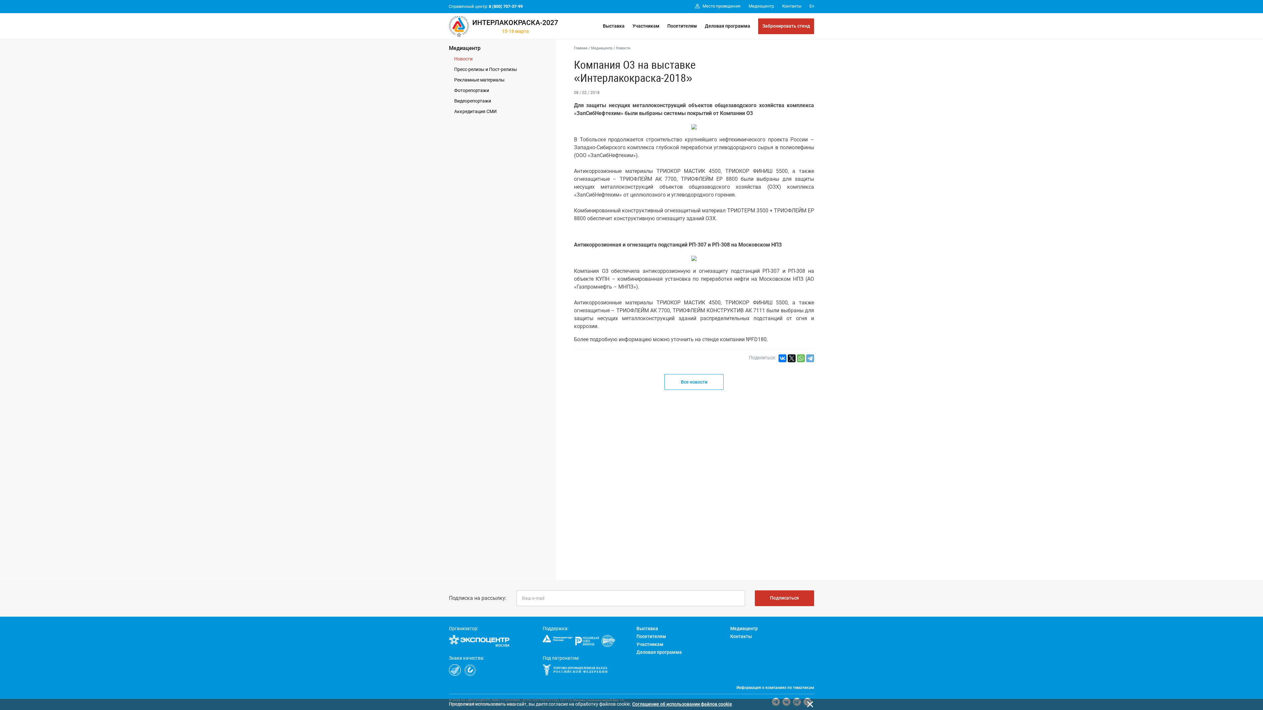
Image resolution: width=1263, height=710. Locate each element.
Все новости (694, 382)
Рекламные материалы (479, 80)
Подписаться (784, 598)
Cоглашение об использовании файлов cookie (682, 704)
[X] (792, 358)
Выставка (614, 26)
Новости (463, 58)
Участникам (645, 26)
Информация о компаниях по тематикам (775, 687)
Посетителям (682, 26)
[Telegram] (810, 358)
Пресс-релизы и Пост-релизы (485, 69)
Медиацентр (465, 48)
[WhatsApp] (801, 358)
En (811, 6)
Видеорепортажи (472, 101)
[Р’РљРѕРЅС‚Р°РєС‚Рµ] (782, 358)
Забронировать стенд (786, 26)
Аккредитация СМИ (475, 111)
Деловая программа (727, 26)
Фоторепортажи (471, 90)
